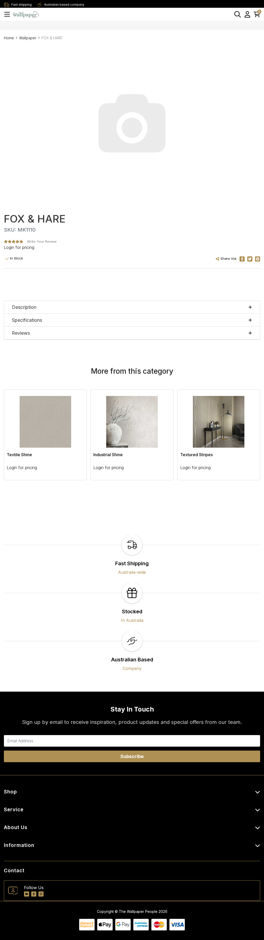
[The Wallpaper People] (26, 14)
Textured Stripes (196, 454)
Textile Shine (19, 454)
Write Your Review (42, 241)
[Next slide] (247, 437)
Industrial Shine (108, 454)
